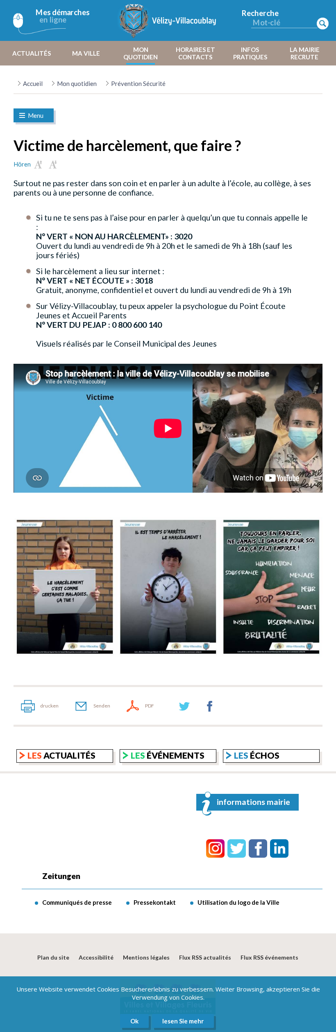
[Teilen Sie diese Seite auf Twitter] (184, 705)
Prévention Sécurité (138, 83)
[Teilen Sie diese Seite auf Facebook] (209, 705)
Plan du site (53, 957)
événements (167, 755)
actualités (61, 755)
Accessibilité (96, 957)
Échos (256, 755)
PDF (149, 706)
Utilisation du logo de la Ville (238, 902)
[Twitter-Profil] (236, 848)
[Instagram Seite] (215, 848)
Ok (134, 1021)
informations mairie (253, 802)
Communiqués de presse (77, 902)
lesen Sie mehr (183, 1021)
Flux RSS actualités (205, 957)
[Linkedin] (279, 848)
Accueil (33, 83)
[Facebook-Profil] (258, 848)
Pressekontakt (155, 902)
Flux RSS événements (269, 957)
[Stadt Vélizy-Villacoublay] (168, 20)
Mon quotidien (77, 83)
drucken (49, 706)
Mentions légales (146, 957)
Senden (101, 706)
